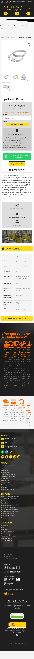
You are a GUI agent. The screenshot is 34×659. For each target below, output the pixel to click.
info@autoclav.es (11, 446)
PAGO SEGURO (17, 225)
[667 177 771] (2, 443)
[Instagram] (14, 457)
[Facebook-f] (10, 457)
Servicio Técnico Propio (17, 239)
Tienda (10, 26)
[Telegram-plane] (6, 452)
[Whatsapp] (2, 452)
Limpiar (5, 121)
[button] (29, 44)
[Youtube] (2, 457)
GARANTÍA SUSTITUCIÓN (17, 209)
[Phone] (10, 452)
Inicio (2, 37)
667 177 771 (10, 442)
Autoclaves (3, 26)
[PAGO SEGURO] (17, 221)
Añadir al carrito (17, 125)
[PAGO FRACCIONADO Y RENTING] (17, 213)
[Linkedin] (18, 457)
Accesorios (17, 26)
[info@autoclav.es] (2, 446)
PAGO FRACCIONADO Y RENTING (17, 217)
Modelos (5, 115)
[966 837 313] (2, 439)
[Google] (6, 457)
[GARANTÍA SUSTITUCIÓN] (17, 205)
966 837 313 (10, 438)
